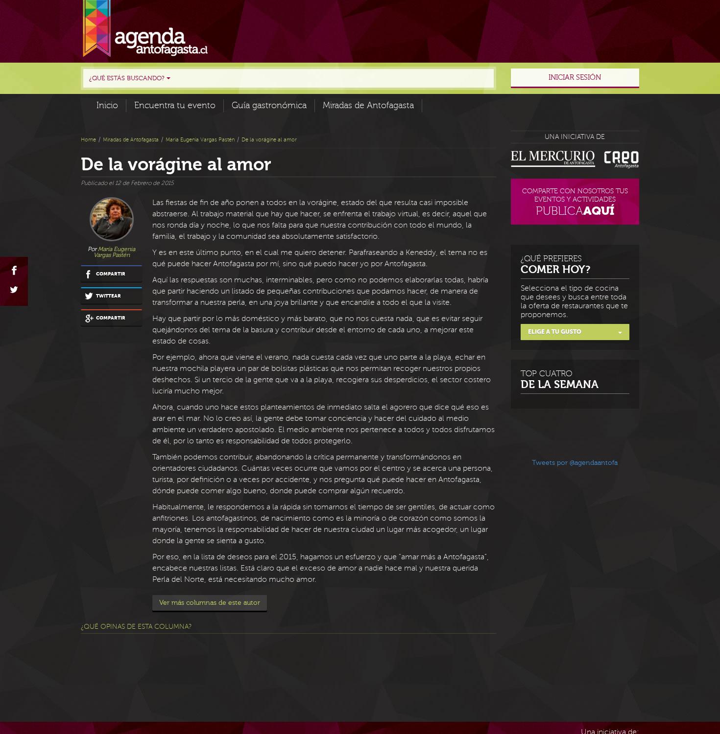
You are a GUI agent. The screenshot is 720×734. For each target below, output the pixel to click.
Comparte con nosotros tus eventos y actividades (575, 202)
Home (88, 140)
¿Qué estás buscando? (128, 78)
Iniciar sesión (575, 77)
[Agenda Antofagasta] (145, 29)
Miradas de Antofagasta (368, 105)
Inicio (107, 105)
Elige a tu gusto (554, 331)
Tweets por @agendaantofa (575, 463)
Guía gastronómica (269, 105)
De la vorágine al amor (269, 140)
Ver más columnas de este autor (209, 603)
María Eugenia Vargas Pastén (200, 140)
